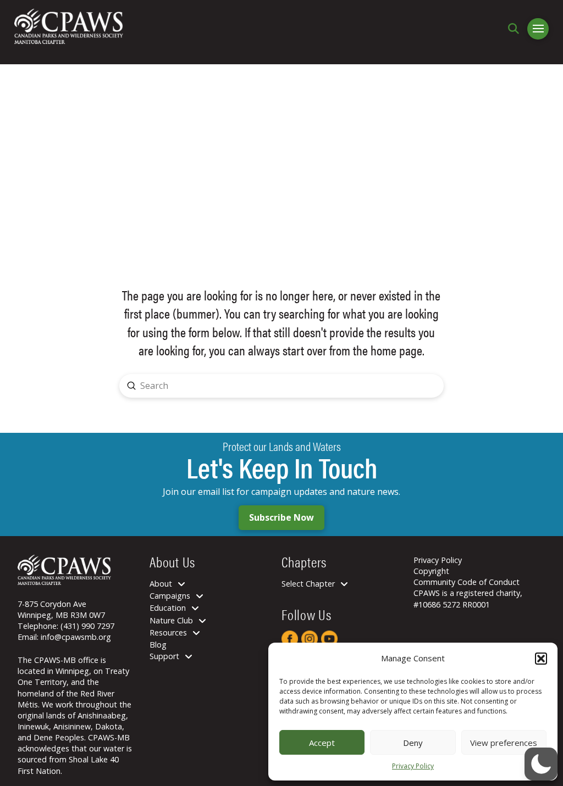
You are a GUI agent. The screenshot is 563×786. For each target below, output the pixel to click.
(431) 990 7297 (87, 626)
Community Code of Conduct (466, 582)
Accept (322, 742)
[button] (541, 658)
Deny (413, 742)
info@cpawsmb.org (76, 637)
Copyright (431, 571)
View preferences (503, 742)
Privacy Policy (413, 766)
